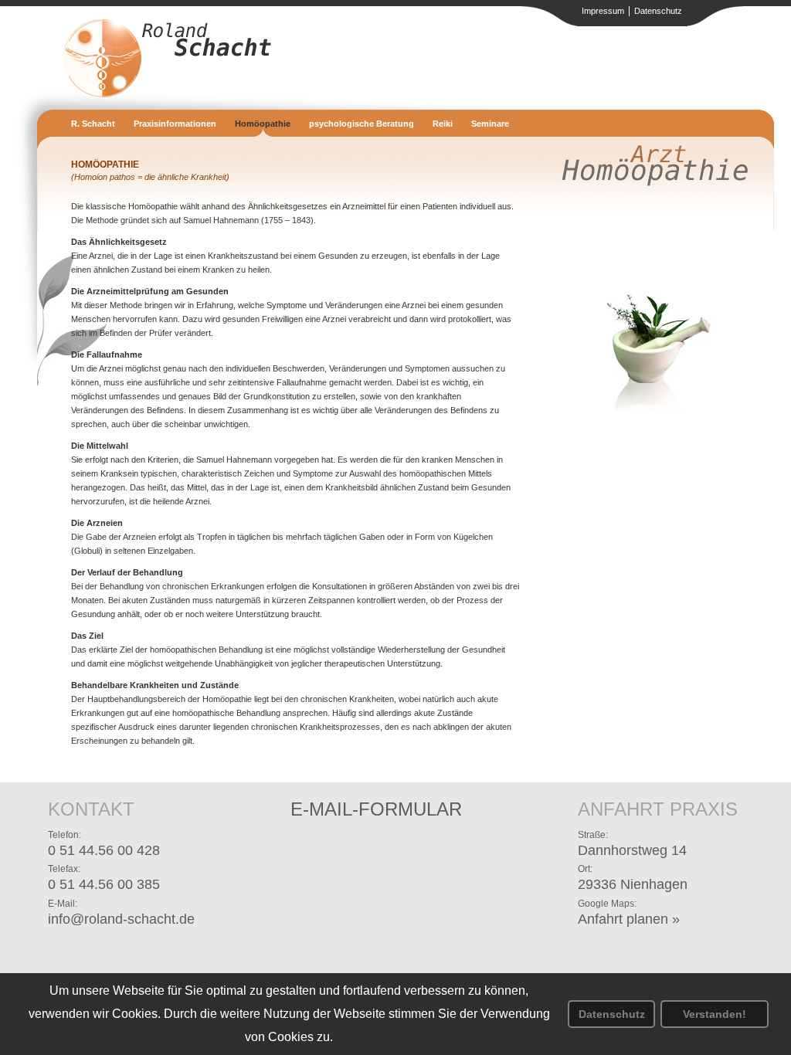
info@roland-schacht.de (121, 919)
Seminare (490, 123)
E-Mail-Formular (376, 809)
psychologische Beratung (361, 123)
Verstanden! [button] (714, 1014)
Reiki (443, 123)
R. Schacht (93, 123)
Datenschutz (612, 1014)
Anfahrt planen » (629, 919)
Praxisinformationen (175, 123)
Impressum (603, 10)
